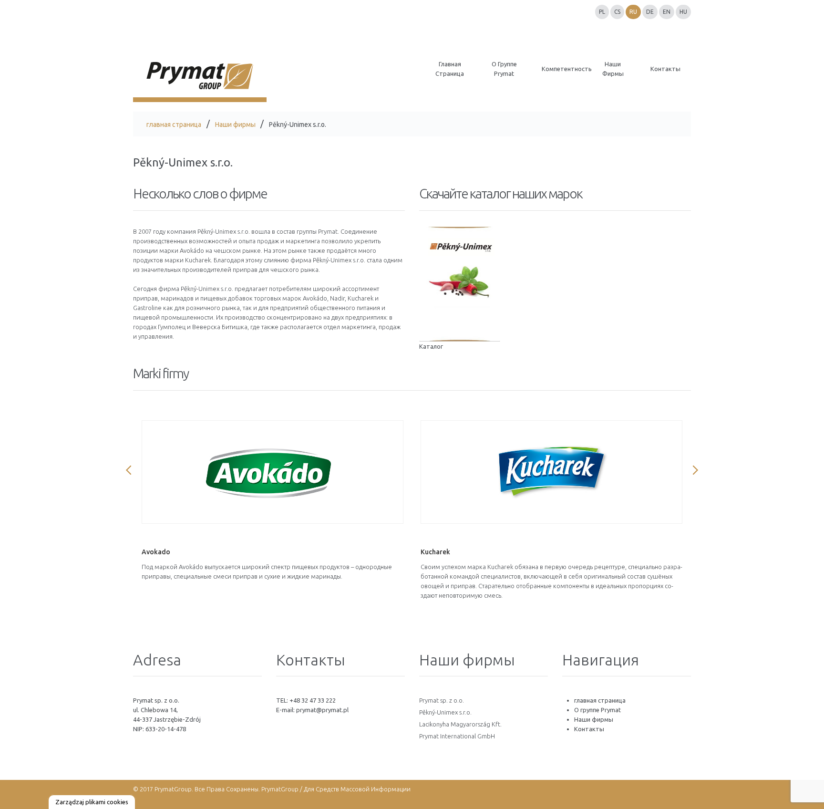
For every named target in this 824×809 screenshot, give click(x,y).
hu (683, 12)
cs (617, 12)
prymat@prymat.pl (322, 709)
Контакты (589, 729)
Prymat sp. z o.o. (441, 700)
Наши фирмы (235, 124)
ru (633, 12)
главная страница (173, 124)
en (666, 12)
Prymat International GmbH (457, 736)
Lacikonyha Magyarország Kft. (460, 724)
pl (602, 12)
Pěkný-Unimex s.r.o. (445, 712)
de (650, 12)
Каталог (431, 346)
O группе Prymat (597, 709)
